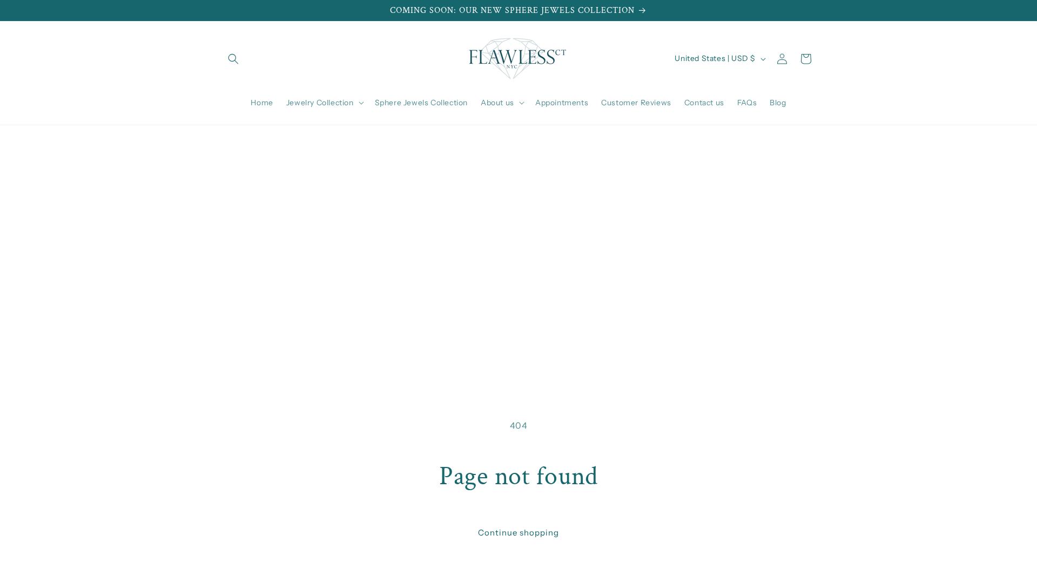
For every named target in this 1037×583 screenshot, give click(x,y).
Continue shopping (518, 532)
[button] (233, 59)
